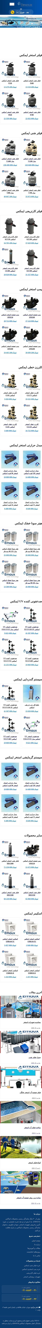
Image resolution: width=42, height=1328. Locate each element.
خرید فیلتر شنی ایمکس (32, 1265)
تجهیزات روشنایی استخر (32, 1277)
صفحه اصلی (36, 1241)
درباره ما (37, 1244)
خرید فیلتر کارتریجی (33, 1273)
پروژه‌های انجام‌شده (33, 1252)
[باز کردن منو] (12, 4)
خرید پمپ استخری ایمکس (31, 1269)
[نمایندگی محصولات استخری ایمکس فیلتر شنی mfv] (25, 4)
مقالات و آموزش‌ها (34, 1248)
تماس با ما (36, 1256)
